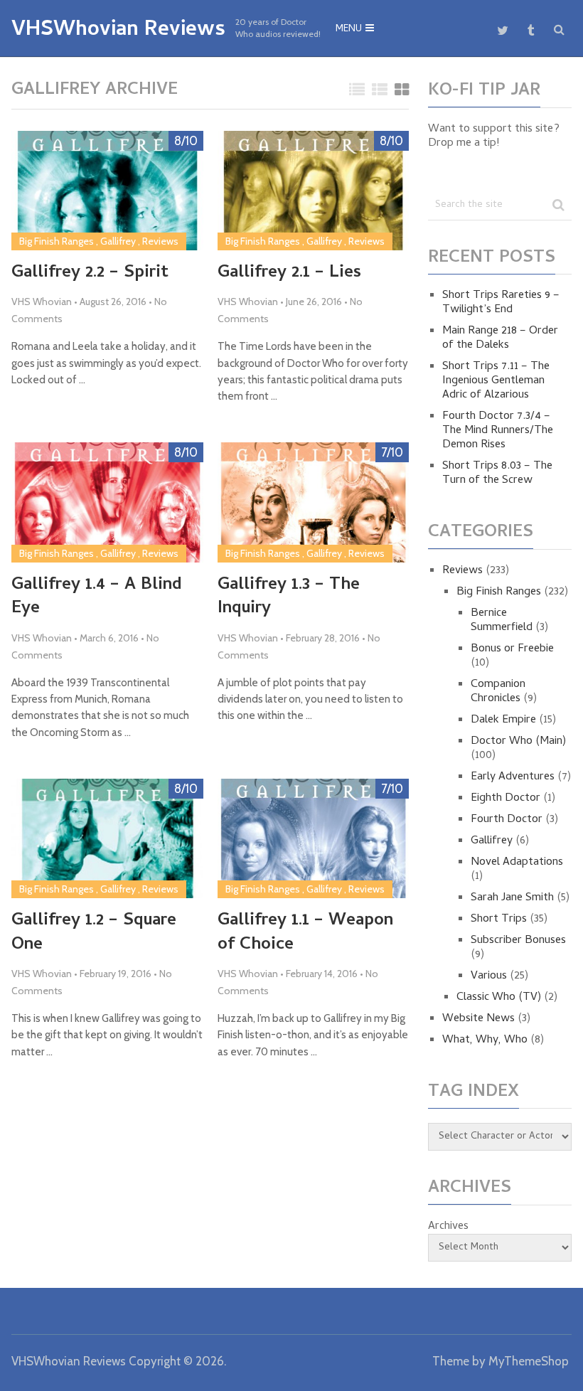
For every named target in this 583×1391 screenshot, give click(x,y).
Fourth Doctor (506, 820)
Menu (349, 29)
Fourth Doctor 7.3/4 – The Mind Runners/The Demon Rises (497, 430)
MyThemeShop (528, 1361)
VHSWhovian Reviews (118, 31)
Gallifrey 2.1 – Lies (289, 274)
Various (489, 976)
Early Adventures (513, 777)
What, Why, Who (485, 1040)
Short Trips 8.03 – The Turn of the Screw (497, 473)
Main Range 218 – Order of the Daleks (500, 338)
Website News (478, 1019)
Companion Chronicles (498, 692)
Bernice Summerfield (502, 620)
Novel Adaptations (517, 862)
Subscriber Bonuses (518, 941)
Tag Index (473, 1093)
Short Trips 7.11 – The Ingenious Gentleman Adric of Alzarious (496, 381)
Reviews (160, 241)
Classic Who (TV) (498, 997)
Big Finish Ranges (56, 241)
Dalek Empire (503, 720)
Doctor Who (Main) (518, 741)
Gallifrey (118, 241)
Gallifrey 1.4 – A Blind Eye (96, 598)
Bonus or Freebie (512, 649)
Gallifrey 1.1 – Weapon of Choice (305, 933)
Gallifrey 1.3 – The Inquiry (289, 598)
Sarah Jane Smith (512, 898)
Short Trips (499, 919)
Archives (448, 1226)
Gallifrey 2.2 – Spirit (90, 274)
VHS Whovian (41, 301)
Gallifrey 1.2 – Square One (93, 933)
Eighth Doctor (505, 798)
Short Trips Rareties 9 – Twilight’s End (501, 303)
